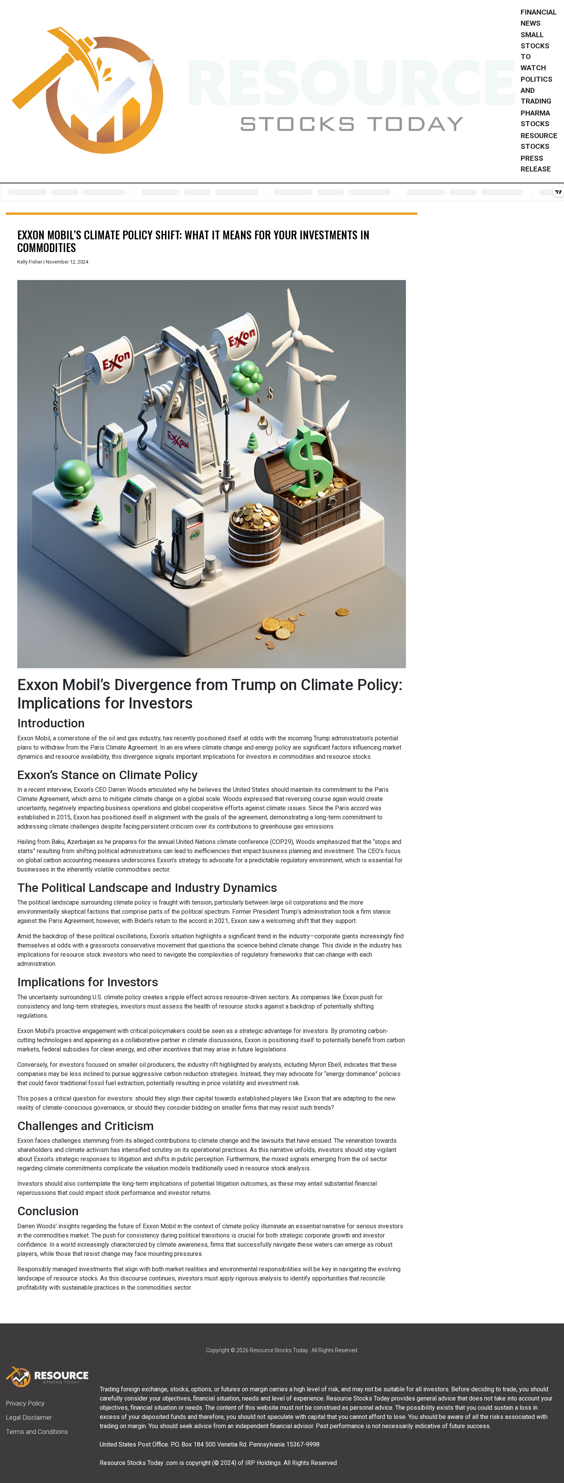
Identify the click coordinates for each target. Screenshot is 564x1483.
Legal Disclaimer (29, 1417)
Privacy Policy (25, 1403)
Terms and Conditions (37, 1431)
